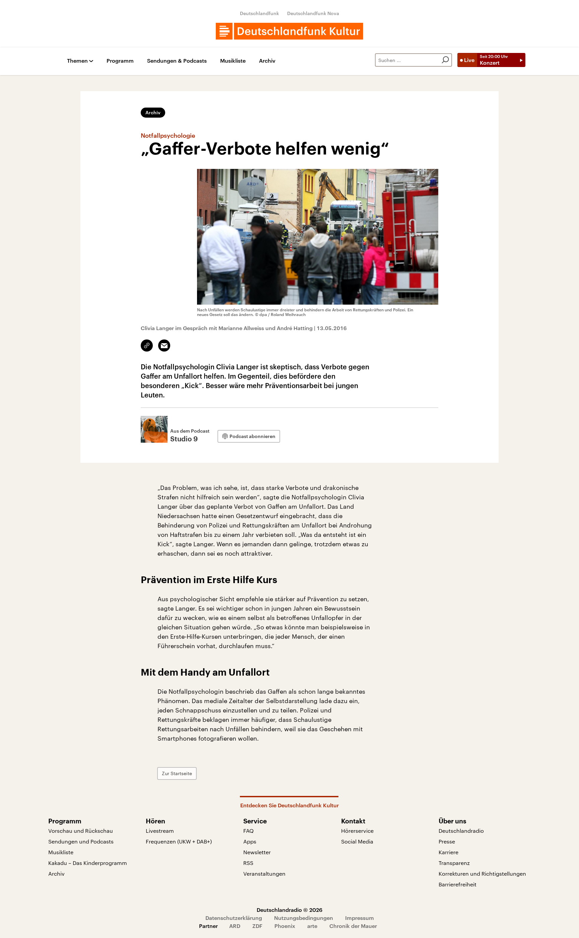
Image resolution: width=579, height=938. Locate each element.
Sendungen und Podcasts (81, 841)
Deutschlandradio (461, 830)
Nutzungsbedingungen (303, 918)
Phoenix (284, 926)
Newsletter (257, 852)
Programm (120, 61)
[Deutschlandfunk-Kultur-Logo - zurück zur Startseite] (289, 31)
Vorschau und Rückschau (80, 830)
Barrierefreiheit (457, 884)
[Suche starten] (445, 60)
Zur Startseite (177, 773)
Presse (447, 841)
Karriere (448, 852)
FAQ (248, 830)
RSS (248, 863)
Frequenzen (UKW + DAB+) (179, 841)
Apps (249, 841)
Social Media (357, 841)
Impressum (359, 918)
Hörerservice (357, 830)
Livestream (160, 830)
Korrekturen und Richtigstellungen (482, 873)
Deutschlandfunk (259, 13)
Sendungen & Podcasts (177, 61)
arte (312, 926)
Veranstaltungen (264, 873)
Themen (77, 61)
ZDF (257, 926)
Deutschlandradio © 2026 (289, 909)
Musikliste (233, 61)
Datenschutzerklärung (233, 918)
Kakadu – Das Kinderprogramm (87, 863)
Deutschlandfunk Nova (313, 13)
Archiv (267, 61)
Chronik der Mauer (353, 926)
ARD (234, 926)
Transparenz (454, 863)
